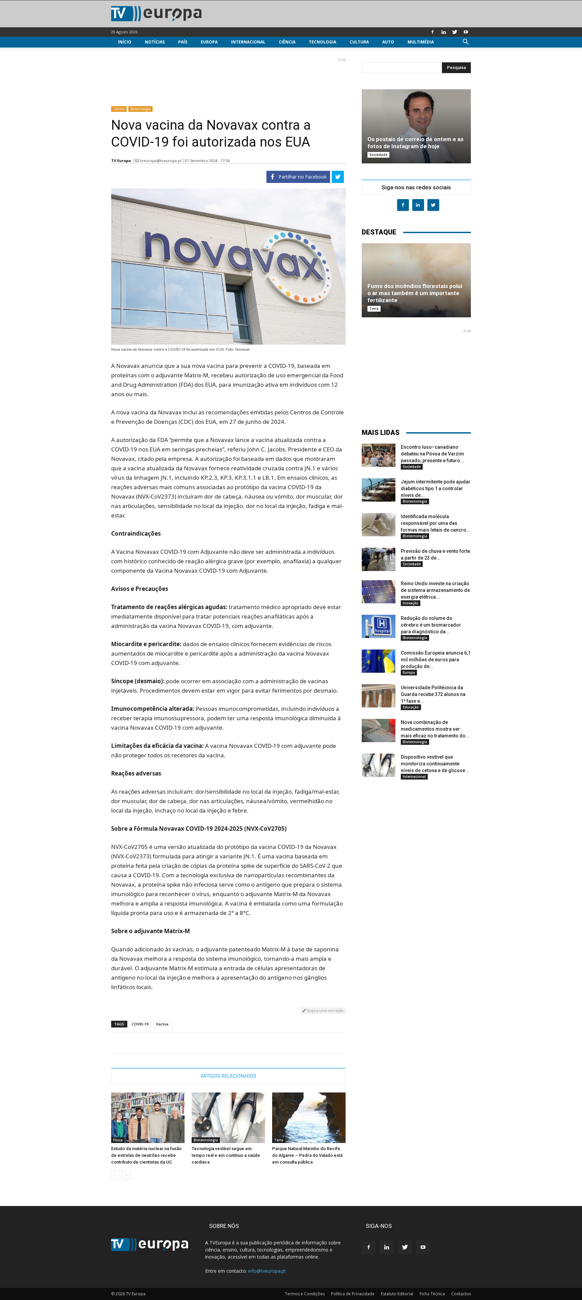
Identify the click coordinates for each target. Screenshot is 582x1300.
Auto (388, 42)
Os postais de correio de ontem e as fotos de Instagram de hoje (415, 143)
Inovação (410, 603)
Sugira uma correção (325, 1010)
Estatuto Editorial (397, 1294)
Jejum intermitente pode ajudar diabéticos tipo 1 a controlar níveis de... (436, 488)
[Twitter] (455, 32)
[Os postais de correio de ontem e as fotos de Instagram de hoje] (416, 126)
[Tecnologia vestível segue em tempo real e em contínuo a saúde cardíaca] (228, 1117)
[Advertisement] (228, 79)
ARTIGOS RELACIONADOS (228, 1076)
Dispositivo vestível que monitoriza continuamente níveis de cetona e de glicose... (435, 763)
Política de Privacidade (353, 1294)
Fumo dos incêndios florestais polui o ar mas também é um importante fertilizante (414, 293)
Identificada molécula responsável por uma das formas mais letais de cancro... (435, 523)
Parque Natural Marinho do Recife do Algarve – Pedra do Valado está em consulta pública (307, 1155)
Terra (278, 1140)
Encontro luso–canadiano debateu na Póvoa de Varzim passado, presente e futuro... (432, 453)
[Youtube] (466, 32)
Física (118, 1140)
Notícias (155, 42)
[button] (465, 42)
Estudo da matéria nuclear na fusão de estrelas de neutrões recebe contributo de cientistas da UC (146, 1155)
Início (124, 42)
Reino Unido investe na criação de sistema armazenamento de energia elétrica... (435, 590)
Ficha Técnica (432, 1294)
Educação (411, 707)
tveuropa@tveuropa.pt (161, 160)
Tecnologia (322, 42)
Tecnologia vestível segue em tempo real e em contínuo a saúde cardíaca (226, 1155)
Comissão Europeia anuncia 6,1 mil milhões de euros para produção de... (436, 659)
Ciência (287, 42)
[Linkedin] (444, 32)
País (182, 42)
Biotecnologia (140, 108)
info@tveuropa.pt (267, 1271)
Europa (209, 42)
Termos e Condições (305, 1294)
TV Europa (121, 160)
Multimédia (421, 42)
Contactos (461, 1294)
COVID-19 (140, 1023)
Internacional (248, 42)
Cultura (359, 42)
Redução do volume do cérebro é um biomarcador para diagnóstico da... (431, 624)
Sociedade (378, 154)
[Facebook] (432, 32)
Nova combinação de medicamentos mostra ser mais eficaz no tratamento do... (435, 729)
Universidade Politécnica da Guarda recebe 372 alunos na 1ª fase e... (433, 694)
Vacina (162, 1023)
